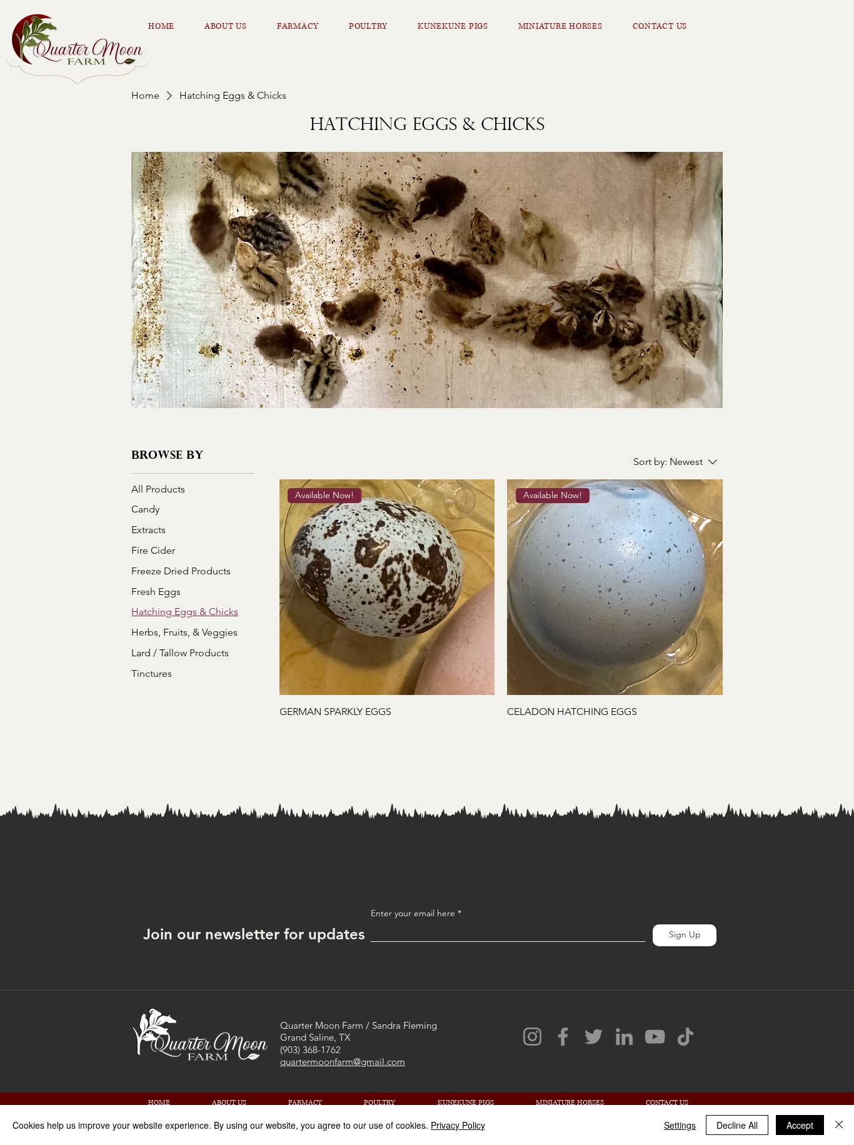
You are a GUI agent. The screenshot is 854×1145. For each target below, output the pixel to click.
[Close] (838, 1125)
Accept (799, 1125)
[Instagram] (532, 1036)
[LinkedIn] (624, 1036)
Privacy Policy (458, 1125)
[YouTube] (655, 1036)
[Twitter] (593, 1036)
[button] (463, 26)
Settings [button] (680, 1125)
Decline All (737, 1125)
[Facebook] (563, 1036)
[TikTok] (685, 1036)
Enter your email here (413, 913)
